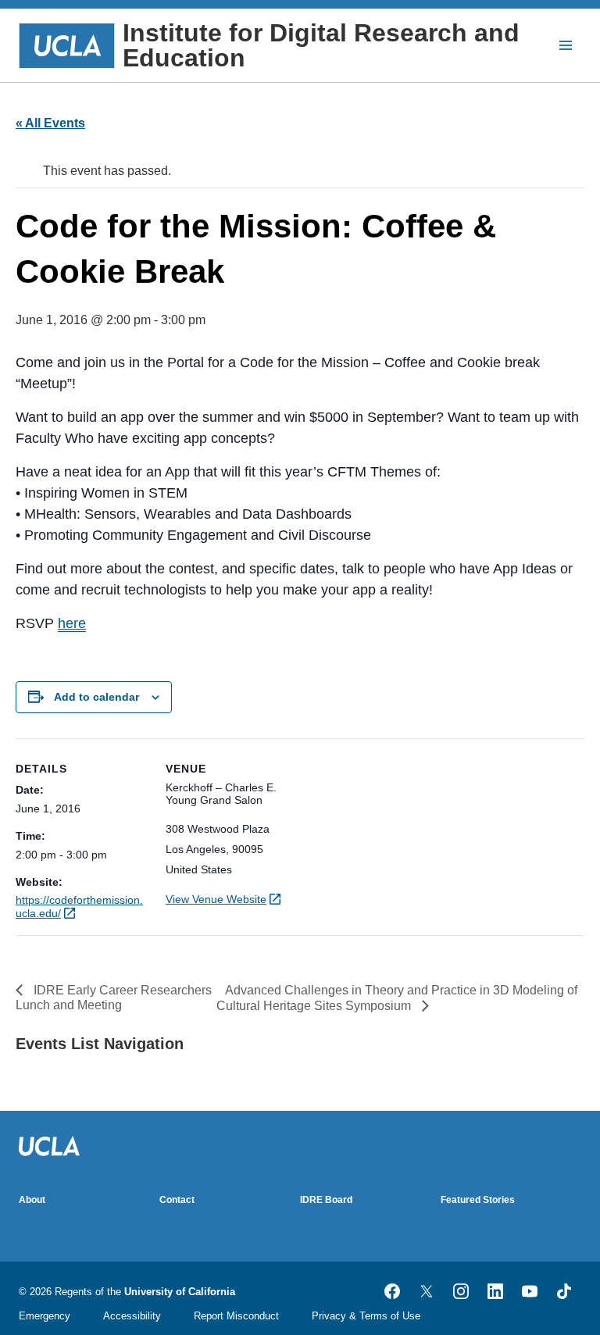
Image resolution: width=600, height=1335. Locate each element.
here (72, 623)
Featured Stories (478, 1199)
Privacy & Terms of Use (366, 1316)
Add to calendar (96, 697)
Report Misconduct (236, 1316)
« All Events (50, 123)
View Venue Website (216, 899)
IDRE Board (326, 1199)
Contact (177, 1199)
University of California (179, 1292)
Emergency (44, 1316)
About (32, 1199)
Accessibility (132, 1316)
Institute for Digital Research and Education (321, 45)
